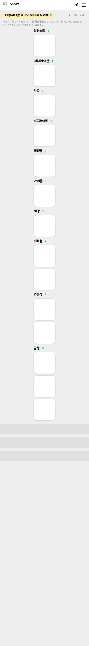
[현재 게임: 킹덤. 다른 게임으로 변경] (69, 5)
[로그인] (76, 5)
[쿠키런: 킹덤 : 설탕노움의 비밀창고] (12, 5)
